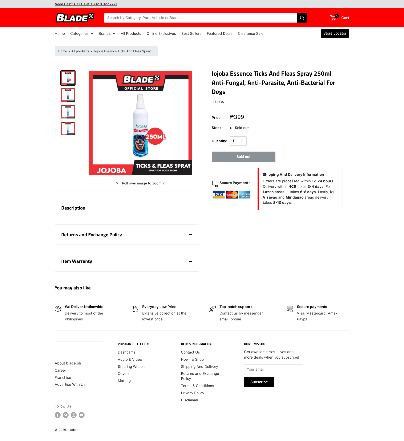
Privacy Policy (192, 393)
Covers (124, 373)
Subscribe (259, 382)
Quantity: (219, 141)
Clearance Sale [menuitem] (250, 33)
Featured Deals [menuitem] (220, 33)
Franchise (63, 377)
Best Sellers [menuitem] (191, 33)
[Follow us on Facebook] (58, 415)
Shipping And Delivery (199, 366)
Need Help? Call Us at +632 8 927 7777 (86, 4)
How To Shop (192, 359)
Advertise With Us (70, 384)
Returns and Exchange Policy (200, 376)
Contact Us (190, 352)
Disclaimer (189, 400)
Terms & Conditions (197, 386)
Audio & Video (130, 359)
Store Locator (334, 33)
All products (80, 51)
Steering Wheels (131, 366)
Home (62, 51)
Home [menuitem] (60, 33)
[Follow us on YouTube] (82, 415)
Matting (124, 381)
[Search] (302, 18)
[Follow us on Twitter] (66, 415)
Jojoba (218, 102)
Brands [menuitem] (105, 33)
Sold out (243, 157)
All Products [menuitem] (131, 33)
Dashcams (127, 352)
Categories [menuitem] (79, 33)
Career (60, 370)
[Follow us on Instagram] (74, 415)
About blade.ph (68, 363)
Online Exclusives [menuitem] (161, 33)
